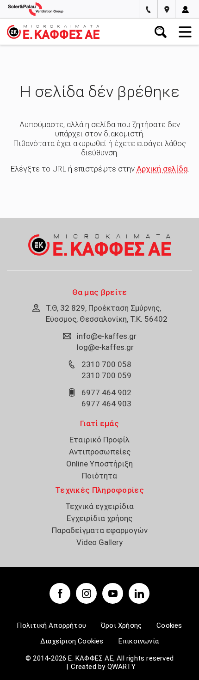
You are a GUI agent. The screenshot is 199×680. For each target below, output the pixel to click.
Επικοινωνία (138, 641)
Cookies (169, 625)
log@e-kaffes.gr (105, 347)
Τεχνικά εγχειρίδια (99, 506)
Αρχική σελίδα (162, 168)
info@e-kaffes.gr (107, 336)
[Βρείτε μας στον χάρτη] (166, 9)
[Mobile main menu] (185, 32)
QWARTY (121, 666)
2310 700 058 (106, 364)
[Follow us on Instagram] (86, 593)
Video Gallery (99, 542)
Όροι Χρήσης (121, 625)
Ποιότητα (99, 475)
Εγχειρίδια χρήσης (99, 518)
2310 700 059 (106, 375)
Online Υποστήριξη (99, 463)
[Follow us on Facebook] (60, 593)
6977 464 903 (106, 403)
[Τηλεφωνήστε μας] (148, 9)
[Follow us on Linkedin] (139, 593)
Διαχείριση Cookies (72, 641)
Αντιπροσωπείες (100, 451)
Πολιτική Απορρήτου (51, 625)
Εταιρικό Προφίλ (99, 439)
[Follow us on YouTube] (112, 593)
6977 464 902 (106, 392)
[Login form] (185, 9)
